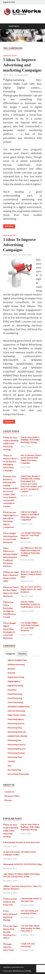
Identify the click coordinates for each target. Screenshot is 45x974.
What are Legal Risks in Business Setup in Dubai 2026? (31, 574)
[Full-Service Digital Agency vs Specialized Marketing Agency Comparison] (11, 512)
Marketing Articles (16, 723)
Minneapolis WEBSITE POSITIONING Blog (22, 864)
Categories (10, 653)
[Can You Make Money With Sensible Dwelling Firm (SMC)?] (11, 926)
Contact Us (9, 791)
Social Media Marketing (18, 774)
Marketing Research (17, 748)
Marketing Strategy (16, 753)
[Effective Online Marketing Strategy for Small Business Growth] (11, 602)
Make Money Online (17, 715)
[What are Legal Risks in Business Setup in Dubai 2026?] (11, 572)
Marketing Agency (10, 56)
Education (12, 689)
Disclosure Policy (12, 796)
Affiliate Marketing (16, 664)
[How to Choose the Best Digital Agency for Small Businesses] (11, 587)
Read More (8, 225)
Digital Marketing (15, 685)
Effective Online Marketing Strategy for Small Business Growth (30, 604)
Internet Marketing (16, 711)
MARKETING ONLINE (17, 736)
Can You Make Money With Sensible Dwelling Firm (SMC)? (30, 928)
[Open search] (39, 26)
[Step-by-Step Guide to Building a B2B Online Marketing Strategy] (11, 437)
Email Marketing (9, 235)
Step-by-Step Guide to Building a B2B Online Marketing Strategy (30, 440)
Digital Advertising (16, 677)
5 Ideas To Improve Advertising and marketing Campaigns (22, 64)
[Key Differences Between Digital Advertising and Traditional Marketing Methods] (11, 548)
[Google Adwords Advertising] (11, 944)
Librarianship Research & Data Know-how (21, 842)
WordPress (17, 971)
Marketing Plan (14, 740)
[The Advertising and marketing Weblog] (11, 911)
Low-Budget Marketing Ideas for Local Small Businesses (31, 535)
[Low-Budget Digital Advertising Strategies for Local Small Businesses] (11, 623)
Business (11, 668)
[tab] (10, 653)
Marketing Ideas (15, 727)
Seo (9, 765)
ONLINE (11, 761)
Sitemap (8, 800)
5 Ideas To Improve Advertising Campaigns (19, 244)
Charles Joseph (22, 75)
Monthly (22, 653)
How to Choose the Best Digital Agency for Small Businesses (31, 589)
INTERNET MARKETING (19, 706)
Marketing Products (17, 744)
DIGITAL (11, 673)
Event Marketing (15, 702)
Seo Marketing (14, 770)
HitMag (28, 971)
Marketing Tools (15, 757)
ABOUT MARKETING (17, 660)
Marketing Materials (17, 732)
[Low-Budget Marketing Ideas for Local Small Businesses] (11, 533)
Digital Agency (14, 681)
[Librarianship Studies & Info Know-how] (11, 899)
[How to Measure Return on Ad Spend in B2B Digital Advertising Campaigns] (11, 455)
